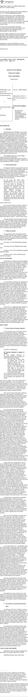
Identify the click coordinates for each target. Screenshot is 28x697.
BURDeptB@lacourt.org (15, 13)
